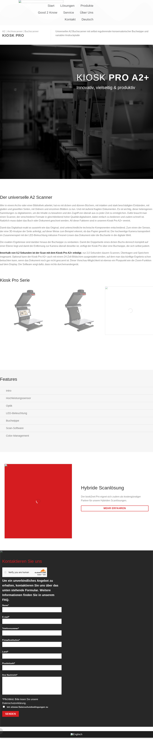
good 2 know (47, 12)
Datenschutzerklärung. (14, 703)
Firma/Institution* (11, 640)
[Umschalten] (3, 391)
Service (68, 12)
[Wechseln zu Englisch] (76, 734)
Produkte (87, 5)
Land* (5, 651)
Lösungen (67, 5)
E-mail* (5, 617)
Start (51, 5)
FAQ (5, 599)
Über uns (86, 12)
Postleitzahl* (8, 663)
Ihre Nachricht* (9, 675)
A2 (3, 31)
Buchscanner (32, 31)
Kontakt (70, 19)
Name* (5, 605)
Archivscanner (15, 31)
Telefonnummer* (10, 628)
